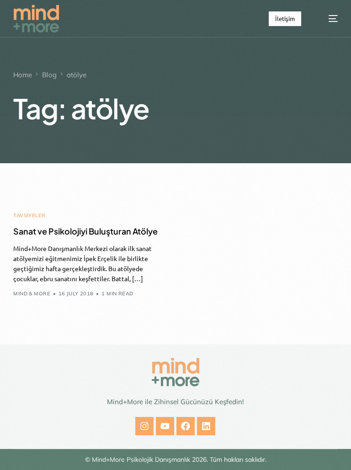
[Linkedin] (206, 426)
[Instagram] (144, 426)
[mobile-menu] (328, 18)
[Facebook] (185, 426)
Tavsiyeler (29, 215)
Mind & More (31, 293)
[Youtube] (165, 426)
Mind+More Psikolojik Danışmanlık (141, 459)
